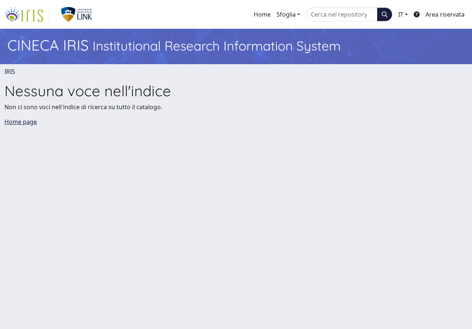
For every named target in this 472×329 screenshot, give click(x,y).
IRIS (9, 71)
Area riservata (445, 14)
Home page (20, 122)
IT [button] (400, 14)
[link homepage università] (76, 14)
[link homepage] (26, 14)
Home (262, 14)
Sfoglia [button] (286, 14)
